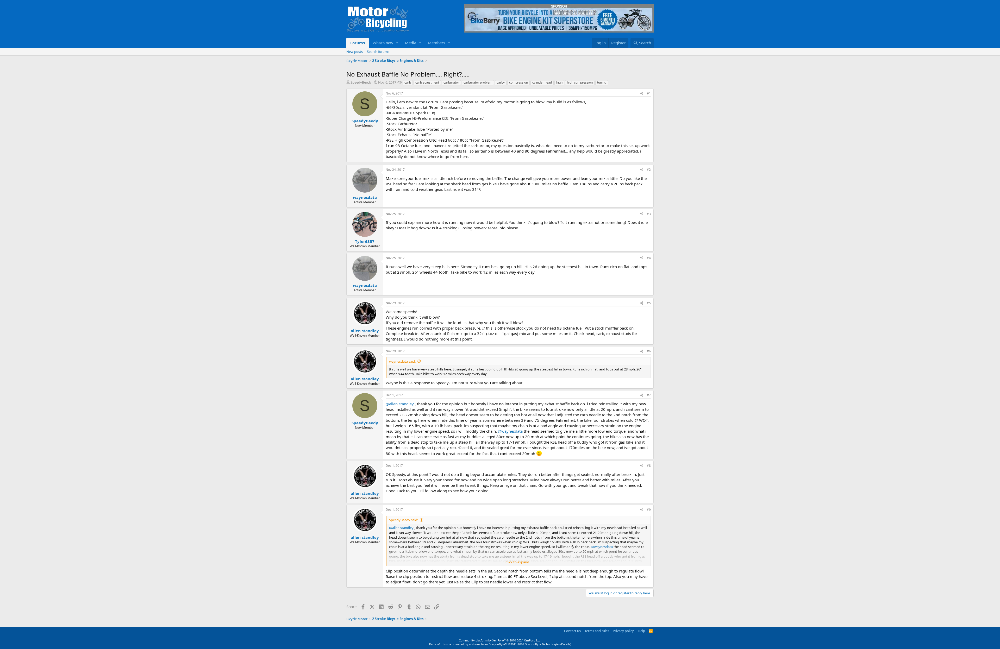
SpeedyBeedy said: (403, 520)
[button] (397, 43)
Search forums (378, 51)
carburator (451, 82)
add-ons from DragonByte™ (488, 644)
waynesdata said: (402, 361)
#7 (649, 395)
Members (436, 42)
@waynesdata (510, 431)
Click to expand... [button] (518, 562)
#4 (649, 258)
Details (565, 644)
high (559, 82)
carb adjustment (427, 82)
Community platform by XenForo (500, 640)
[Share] (641, 94)
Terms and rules (597, 630)
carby (501, 82)
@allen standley (400, 403)
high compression (580, 82)
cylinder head (542, 82)
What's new (383, 42)
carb (407, 82)
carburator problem (478, 82)
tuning (601, 82)
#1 (649, 93)
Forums (357, 42)
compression (518, 82)
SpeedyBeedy (361, 82)
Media (410, 42)
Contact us (572, 630)
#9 (649, 509)
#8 (649, 465)
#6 (649, 351)
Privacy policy (623, 630)
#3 (649, 214)
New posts (354, 51)
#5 (649, 303)
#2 (649, 169)
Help (641, 630)
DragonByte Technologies (542, 644)
